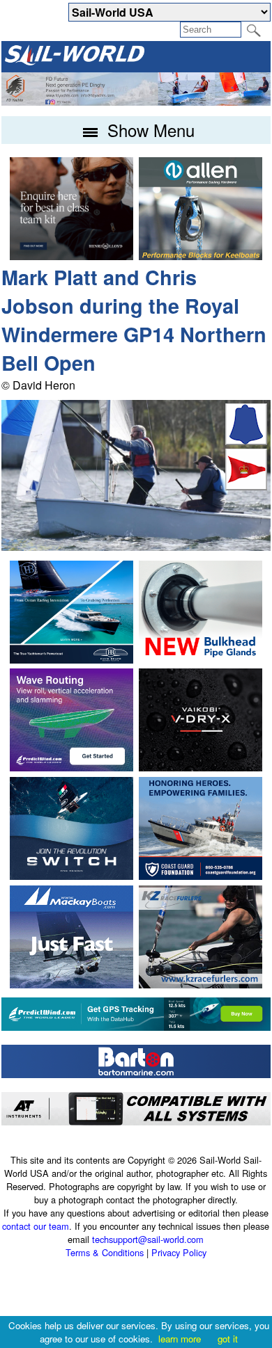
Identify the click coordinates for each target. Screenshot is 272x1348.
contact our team (35, 1226)
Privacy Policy (178, 1252)
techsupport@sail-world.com (148, 1239)
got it (228, 1338)
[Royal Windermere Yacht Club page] (246, 486)
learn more (179, 1338)
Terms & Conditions (105, 1252)
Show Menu (149, 130)
